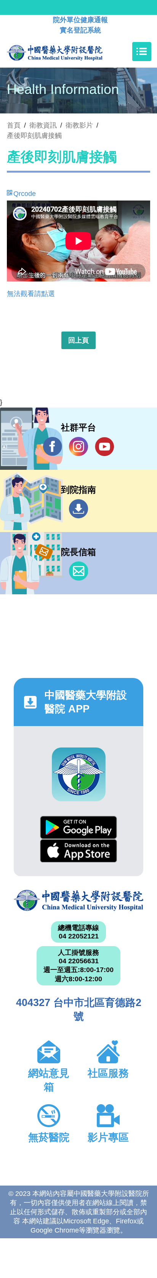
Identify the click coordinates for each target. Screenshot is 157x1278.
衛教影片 (79, 125)
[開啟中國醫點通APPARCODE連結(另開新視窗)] (79, 774)
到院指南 (78, 508)
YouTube (104, 446)
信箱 (78, 571)
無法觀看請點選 (31, 294)
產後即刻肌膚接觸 (34, 135)
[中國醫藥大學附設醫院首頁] (66, 51)
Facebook (52, 446)
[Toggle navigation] (141, 51)
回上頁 (78, 340)
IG (78, 446)
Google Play (78, 827)
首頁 (14, 125)
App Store (78, 850)
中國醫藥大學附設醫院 (78, 900)
